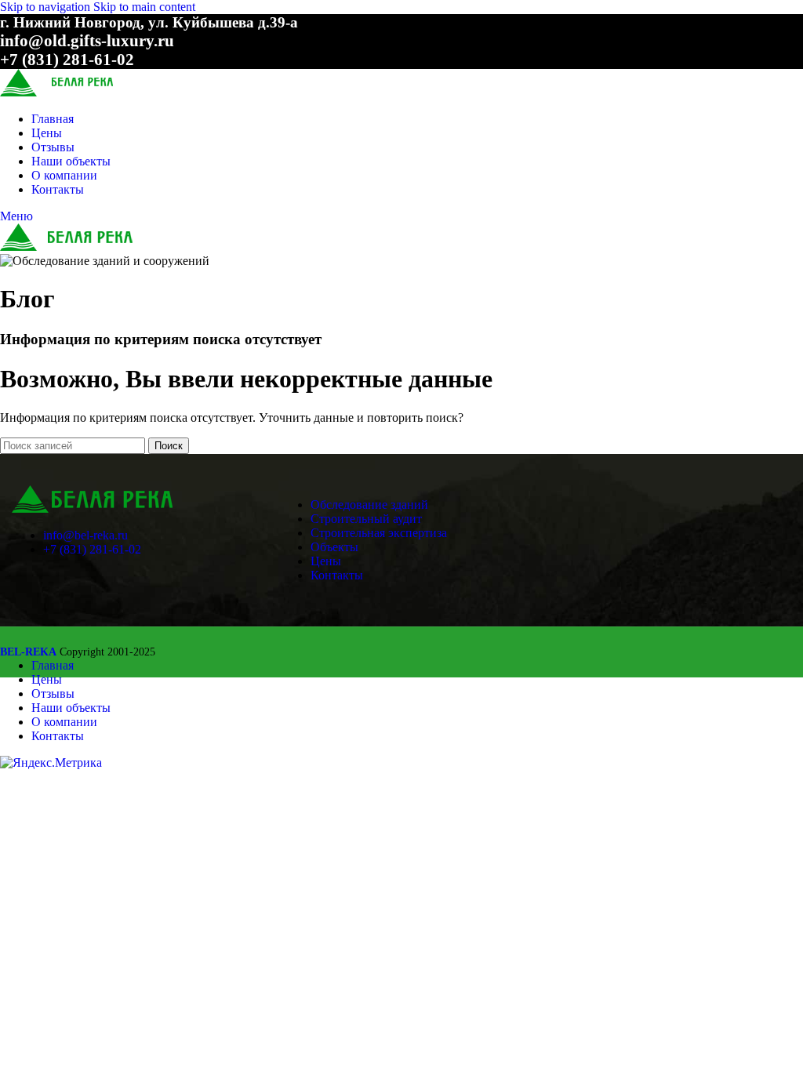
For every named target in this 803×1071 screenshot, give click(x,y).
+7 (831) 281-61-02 (92, 549)
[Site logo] (80, 92)
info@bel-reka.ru (85, 535)
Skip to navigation (46, 6)
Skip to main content (144, 6)
